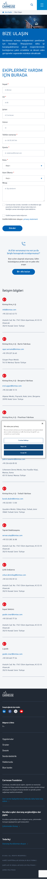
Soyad (4, 84)
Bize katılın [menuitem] (7, 768)
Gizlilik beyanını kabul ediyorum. (16, 215)
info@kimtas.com (9, 310)
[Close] (42, 423)
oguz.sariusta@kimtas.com (13, 349)
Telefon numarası (9, 135)
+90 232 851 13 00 (9, 503)
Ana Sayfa (8, 12)
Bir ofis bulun (23, 272)
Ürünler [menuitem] (5, 745)
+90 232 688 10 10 (9, 390)
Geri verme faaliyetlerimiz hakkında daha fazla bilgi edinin (22, 800)
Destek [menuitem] (5, 751)
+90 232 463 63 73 (9, 314)
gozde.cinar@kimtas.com (12, 615)
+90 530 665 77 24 (9, 619)
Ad (3, 97)
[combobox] (23, 178)
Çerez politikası (9, 870)
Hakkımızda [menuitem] (7, 762)
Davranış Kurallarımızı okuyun (14, 844)
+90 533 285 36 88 (9, 540)
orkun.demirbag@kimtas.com (14, 575)
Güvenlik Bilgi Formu (27, 860)
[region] (23, 439)
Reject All (24, 446)
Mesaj (4, 183)
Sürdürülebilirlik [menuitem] (9, 756)
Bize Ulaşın (18, 12)
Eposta (5, 147)
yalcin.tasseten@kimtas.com (13, 459)
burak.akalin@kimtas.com (12, 499)
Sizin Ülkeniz (7, 173)
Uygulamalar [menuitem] (8, 739)
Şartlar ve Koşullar (11, 865)
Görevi (5, 122)
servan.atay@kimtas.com (12, 536)
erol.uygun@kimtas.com (12, 386)
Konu (4, 160)
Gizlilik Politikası (27, 865)
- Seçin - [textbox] (8, 178)
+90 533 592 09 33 (9, 579)
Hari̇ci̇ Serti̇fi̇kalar (10, 860)
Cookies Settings (23, 440)
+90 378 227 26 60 (9, 353)
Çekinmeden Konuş (10, 826)
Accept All (23, 452)
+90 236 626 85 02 (9, 463)
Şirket (4, 110)
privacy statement (31, 219)
